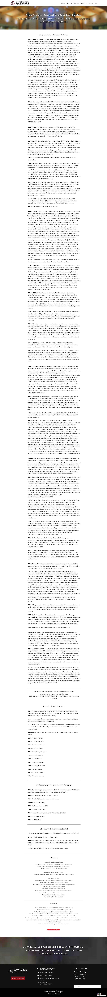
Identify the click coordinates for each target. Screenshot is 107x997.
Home (63, 3)
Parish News (83, 3)
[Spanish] (100, 993)
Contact (90, 3)
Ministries (75, 3)
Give (96, 3)
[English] (98, 993)
